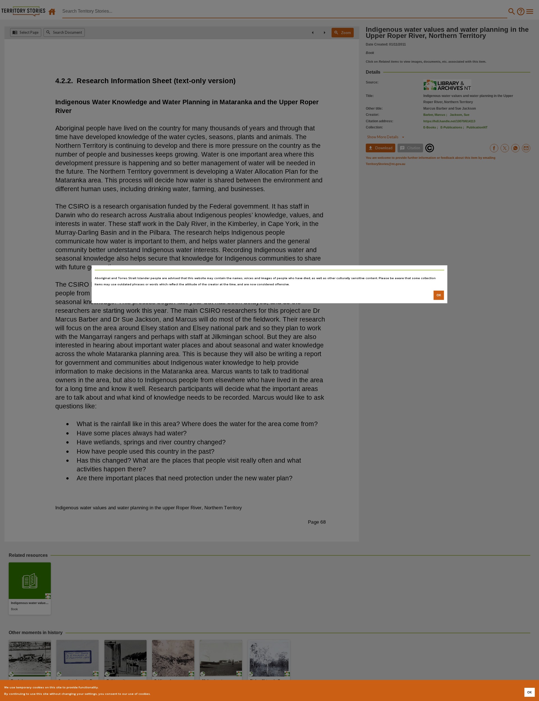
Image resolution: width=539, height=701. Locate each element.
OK (439, 295)
